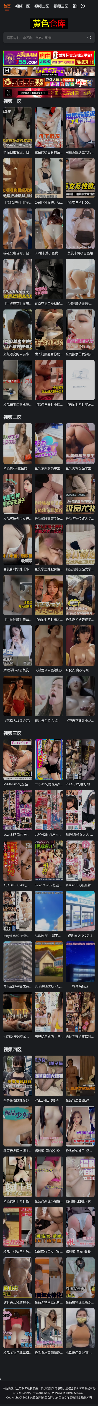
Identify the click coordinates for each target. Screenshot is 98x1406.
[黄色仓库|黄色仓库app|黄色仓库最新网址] (49, 24)
